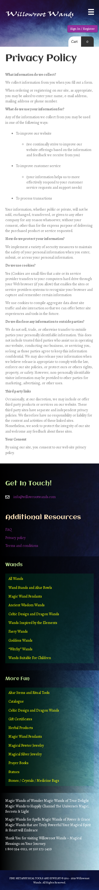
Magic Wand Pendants (25, 596)
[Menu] (91, 11)
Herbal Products (20, 727)
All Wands (15, 578)
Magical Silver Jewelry (25, 754)
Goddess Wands (20, 640)
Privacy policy (15, 537)
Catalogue (16, 701)
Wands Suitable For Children (29, 657)
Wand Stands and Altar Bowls (30, 587)
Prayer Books (18, 762)
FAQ (8, 529)
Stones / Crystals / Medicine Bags (33, 780)
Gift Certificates (20, 719)
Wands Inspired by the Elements (32, 622)
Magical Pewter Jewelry (26, 745)
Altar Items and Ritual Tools (29, 692)
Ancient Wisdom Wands (26, 605)
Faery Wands (18, 631)
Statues (14, 771)
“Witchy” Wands (20, 649)
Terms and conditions (21, 545)
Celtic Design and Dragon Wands (33, 614)
